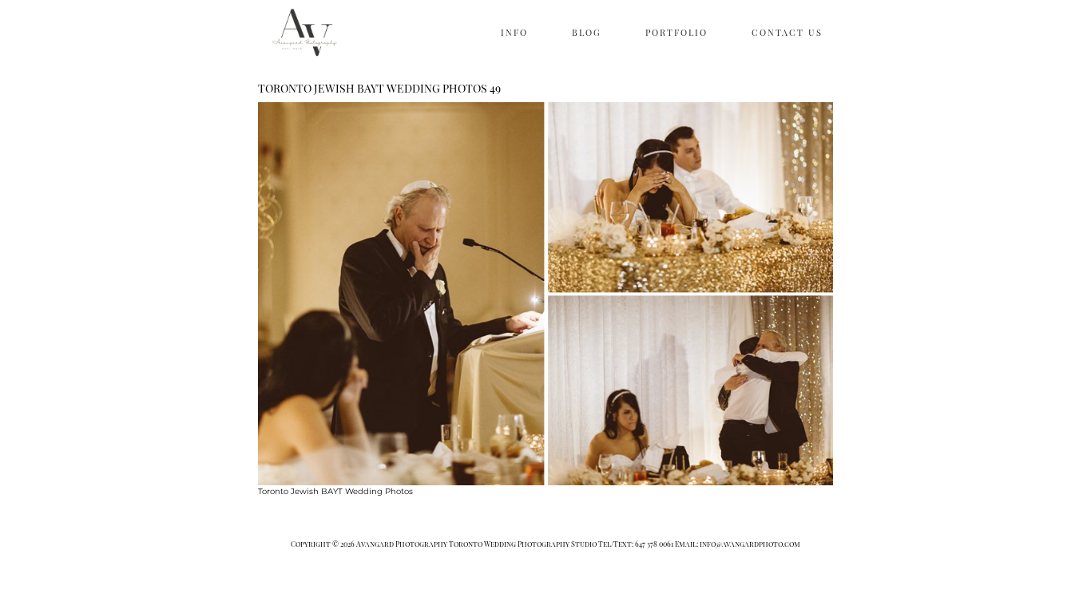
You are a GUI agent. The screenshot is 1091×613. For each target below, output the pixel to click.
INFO (514, 32)
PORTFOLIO (676, 32)
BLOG (586, 32)
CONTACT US (787, 32)
